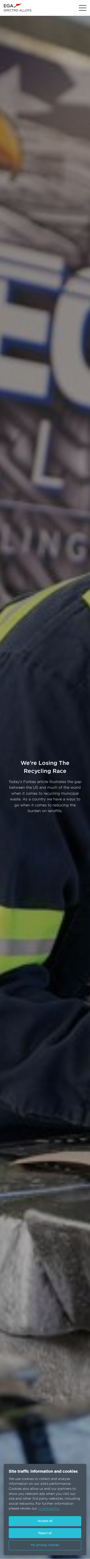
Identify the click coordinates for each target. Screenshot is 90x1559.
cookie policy (49, 1508)
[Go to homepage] (17, 7)
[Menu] (82, 7)
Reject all (45, 1533)
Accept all (45, 1521)
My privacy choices (45, 1545)
